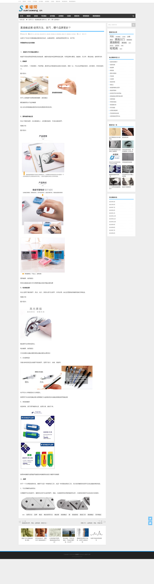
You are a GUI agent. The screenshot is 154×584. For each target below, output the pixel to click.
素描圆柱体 (113, 104)
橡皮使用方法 (43, 34)
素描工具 (64, 34)
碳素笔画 (112, 64)
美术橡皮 (73, 34)
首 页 (20, 1)
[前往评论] (150, 523)
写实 (112, 36)
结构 (130, 42)
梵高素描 (112, 107)
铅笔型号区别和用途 (115, 93)
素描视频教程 (72, 1)
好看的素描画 (114, 110)
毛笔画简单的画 (114, 113)
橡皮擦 (48, 34)
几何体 (123, 36)
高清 (121, 48)
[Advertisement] (53, 571)
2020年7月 (112, 207)
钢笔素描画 (64, 1)
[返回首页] (150, 519)
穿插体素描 (113, 102)
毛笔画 (112, 76)
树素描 (112, 70)
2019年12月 (112, 216)
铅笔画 (29, 1)
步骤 (128, 36)
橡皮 (38, 34)
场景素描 (112, 99)
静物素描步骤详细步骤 (116, 96)
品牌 (36, 34)
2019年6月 (112, 233)
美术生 (111, 45)
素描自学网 (24, 34)
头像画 (112, 79)
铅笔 (122, 45)
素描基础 (59, 34)
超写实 (117, 45)
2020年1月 (112, 213)
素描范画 (112, 82)
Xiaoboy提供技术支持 (77, 556)
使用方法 (31, 19)
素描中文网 (87, 554)
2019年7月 (112, 230)
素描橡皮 (69, 34)
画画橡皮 (53, 34)
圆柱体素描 (113, 73)
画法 (111, 39)
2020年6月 (112, 210)
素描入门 (120, 39)
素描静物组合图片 (115, 87)
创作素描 (41, 1)
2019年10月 (112, 221)
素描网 (112, 67)
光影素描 (47, 1)
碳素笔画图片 (114, 62)
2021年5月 (112, 204)
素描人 (112, 84)
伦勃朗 (52, 1)
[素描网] (31, 5)
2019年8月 (112, 227)
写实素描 (35, 1)
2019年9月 (112, 224)
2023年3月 (112, 201)
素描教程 (115, 42)
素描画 (24, 1)
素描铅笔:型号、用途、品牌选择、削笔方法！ (34, 523)
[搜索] (133, 16)
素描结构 (58, 1)
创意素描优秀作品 (115, 116)
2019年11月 (112, 219)
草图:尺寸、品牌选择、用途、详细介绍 (91, 523)
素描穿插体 (113, 90)
